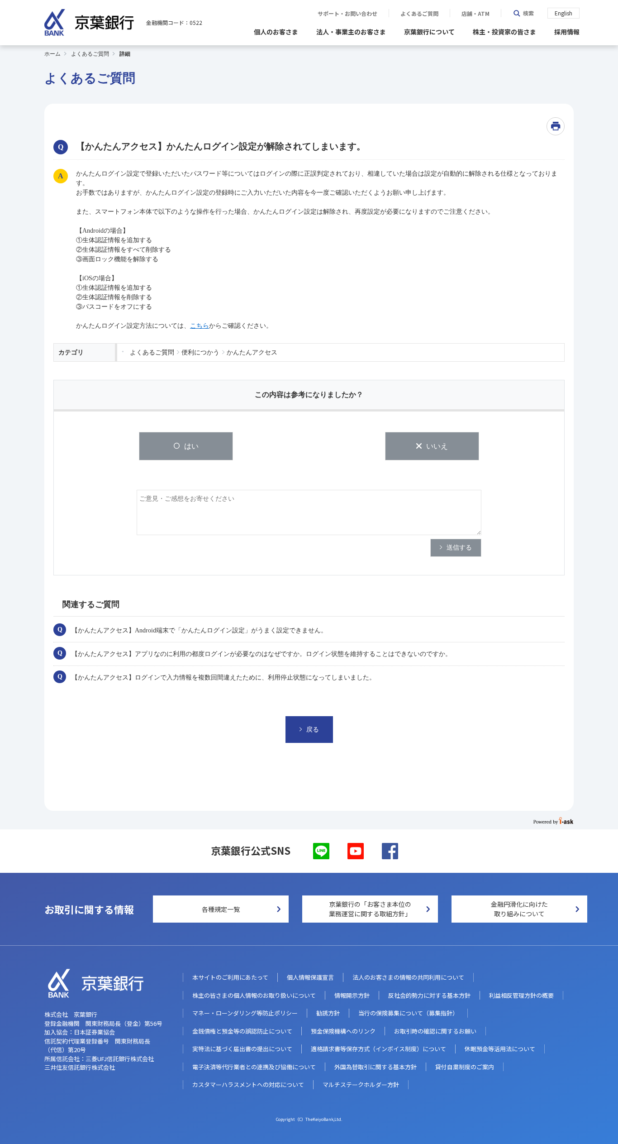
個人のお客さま (276, 31)
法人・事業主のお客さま (351, 31)
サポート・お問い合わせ (347, 13)
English (563, 13)
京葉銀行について (429, 31)
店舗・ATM (475, 13)
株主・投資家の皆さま (504, 31)
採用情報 (567, 31)
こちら (199, 325)
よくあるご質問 (419, 13)
